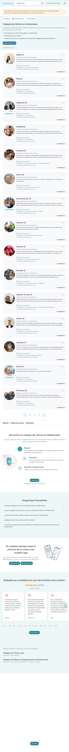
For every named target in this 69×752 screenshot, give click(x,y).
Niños (7, 19)
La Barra (37, 662)
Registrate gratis (9, 43)
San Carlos (6, 655)
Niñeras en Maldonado (31, 649)
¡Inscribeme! (34, 632)
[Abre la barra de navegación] (64, 3)
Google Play (27, 563)
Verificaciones (19, 19)
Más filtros (32, 19)
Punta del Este (14, 655)
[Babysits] (8, 3)
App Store (15, 563)
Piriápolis (31, 662)
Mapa (35, 743)
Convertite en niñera (54, 3)
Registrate (34, 480)
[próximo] (44, 415)
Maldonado (6, 662)
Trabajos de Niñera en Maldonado (13, 649)
